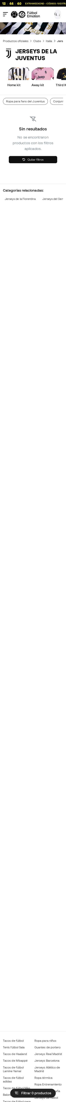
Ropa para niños (45, 1040)
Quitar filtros (35, 159)
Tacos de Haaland (15, 1054)
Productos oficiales (15, 41)
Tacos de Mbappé (15, 1060)
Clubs (37, 41)
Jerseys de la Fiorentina (20, 198)
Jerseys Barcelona (46, 1060)
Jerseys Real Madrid (48, 1054)
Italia (49, 41)
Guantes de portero (47, 1047)
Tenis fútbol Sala (14, 1047)
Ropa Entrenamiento (48, 1084)
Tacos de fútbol (13, 1040)
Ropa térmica (43, 1077)
